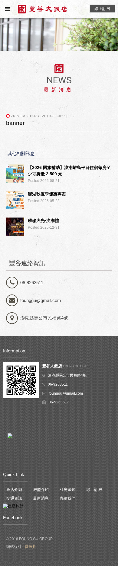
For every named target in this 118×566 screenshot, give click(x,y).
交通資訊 (14, 498)
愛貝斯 (31, 546)
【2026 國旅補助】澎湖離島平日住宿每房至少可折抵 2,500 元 (69, 170)
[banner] (59, 34)
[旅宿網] (13, 506)
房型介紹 (41, 489)
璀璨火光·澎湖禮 (43, 220)
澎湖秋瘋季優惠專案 (47, 194)
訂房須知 (67, 489)
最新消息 (41, 498)
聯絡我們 (67, 498)
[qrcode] (21, 397)
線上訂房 (94, 489)
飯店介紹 (14, 489)
